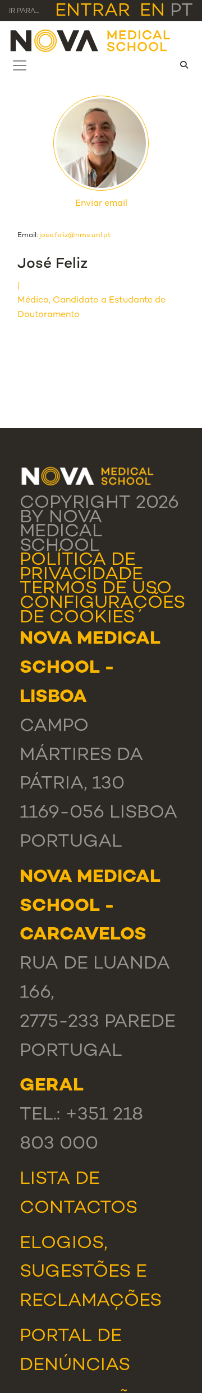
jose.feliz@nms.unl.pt (75, 235)
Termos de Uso (96, 589)
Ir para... (24, 11)
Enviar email (101, 204)
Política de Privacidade (81, 568)
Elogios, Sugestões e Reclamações (91, 1273)
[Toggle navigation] (19, 65)
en (152, 11)
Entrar (92, 11)
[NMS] (91, 40)
